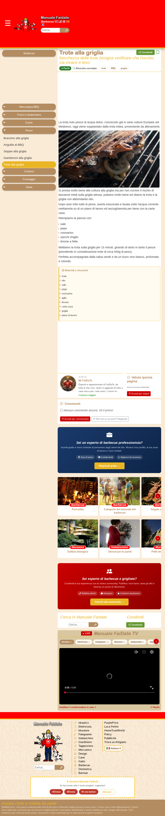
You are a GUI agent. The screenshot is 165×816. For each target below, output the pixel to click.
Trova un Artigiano (115, 742)
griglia (124, 68)
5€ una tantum (89, 792)
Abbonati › (107, 792)
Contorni (29, 171)
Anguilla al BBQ (14, 144)
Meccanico (85, 749)
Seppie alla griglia (15, 151)
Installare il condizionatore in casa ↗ (77, 707)
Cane (81, 757)
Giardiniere (85, 742)
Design (82, 753)
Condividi (147, 52)
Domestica (84, 769)
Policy (108, 734)
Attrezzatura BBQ (29, 107)
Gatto (81, 761)
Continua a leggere (87, 395)
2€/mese (71, 792)
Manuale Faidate (55, 17)
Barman (83, 773)
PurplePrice (111, 722)
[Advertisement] (120, 23)
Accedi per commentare (76, 419)
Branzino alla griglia (16, 138)
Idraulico (67, 642)
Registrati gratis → (109, 465)
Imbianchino (137, 642)
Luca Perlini (111, 726)
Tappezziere (85, 745)
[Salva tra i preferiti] (158, 52)
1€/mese (56, 792)
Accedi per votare (140, 393)
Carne (29, 122)
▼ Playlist (155, 707)
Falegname (102, 642)
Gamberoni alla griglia (18, 158)
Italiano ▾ (116, 748)
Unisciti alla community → (109, 601)
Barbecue (47, 21)
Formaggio (29, 179)
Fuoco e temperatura (29, 114)
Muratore (119, 642)
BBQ (113, 68)
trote (103, 68)
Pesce (29, 130)
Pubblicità (110, 738)
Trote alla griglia (14, 164)
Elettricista (84, 642)
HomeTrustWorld (114, 730)
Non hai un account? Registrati (111, 419)
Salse (29, 187)
